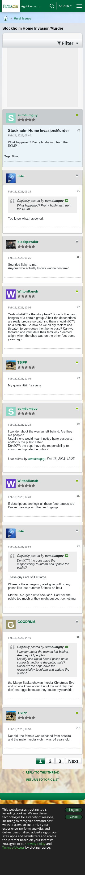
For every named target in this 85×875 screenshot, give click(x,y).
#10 (78, 728)
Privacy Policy (36, 843)
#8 (79, 546)
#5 (79, 378)
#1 (79, 130)
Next (73, 761)
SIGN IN (64, 6)
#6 (79, 424)
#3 (79, 257)
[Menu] (78, 6)
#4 (79, 306)
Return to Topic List (42, 779)
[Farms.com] (11, 6)
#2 (79, 190)
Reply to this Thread (43, 772)
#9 (79, 637)
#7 (79, 496)
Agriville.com (29, 6)
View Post (66, 200)
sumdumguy (36, 459)
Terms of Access (13, 847)
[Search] (51, 6)
